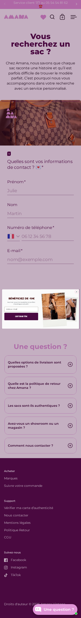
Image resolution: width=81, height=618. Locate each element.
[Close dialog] (76, 292)
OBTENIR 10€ (21, 316)
